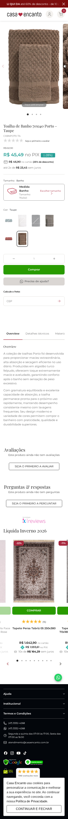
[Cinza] (49, 220)
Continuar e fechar (34, 808)
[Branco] (22, 220)
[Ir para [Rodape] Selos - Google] (12, 762)
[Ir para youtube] (18, 753)
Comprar (34, 269)
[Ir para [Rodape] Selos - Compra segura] (34, 762)
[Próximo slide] (60, 664)
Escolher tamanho (50, 190)
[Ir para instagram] (12, 753)
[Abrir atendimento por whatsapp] (58, 677)
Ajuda (7, 694)
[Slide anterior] (8, 664)
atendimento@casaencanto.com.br (28, 742)
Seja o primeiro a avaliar (34, 466)
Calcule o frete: (11, 291)
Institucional (12, 703)
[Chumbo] (36, 220)
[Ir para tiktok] (25, 753)
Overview (12, 333)
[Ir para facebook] (5, 753)
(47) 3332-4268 (16, 723)
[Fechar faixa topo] (63, 4)
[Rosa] (8, 238)
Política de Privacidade (31, 801)
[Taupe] (22, 238)
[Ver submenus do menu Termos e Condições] (64, 713)
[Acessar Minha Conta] (49, 14)
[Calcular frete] (59, 301)
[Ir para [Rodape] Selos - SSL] (8, 774)
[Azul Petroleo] (8, 220)
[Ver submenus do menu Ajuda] (64, 693)
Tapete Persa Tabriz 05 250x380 (34, 628)
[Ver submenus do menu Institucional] (64, 703)
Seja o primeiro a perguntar (34, 503)
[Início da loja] (24, 14)
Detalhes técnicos (37, 333)
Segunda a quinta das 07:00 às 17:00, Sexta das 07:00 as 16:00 (34, 735)
